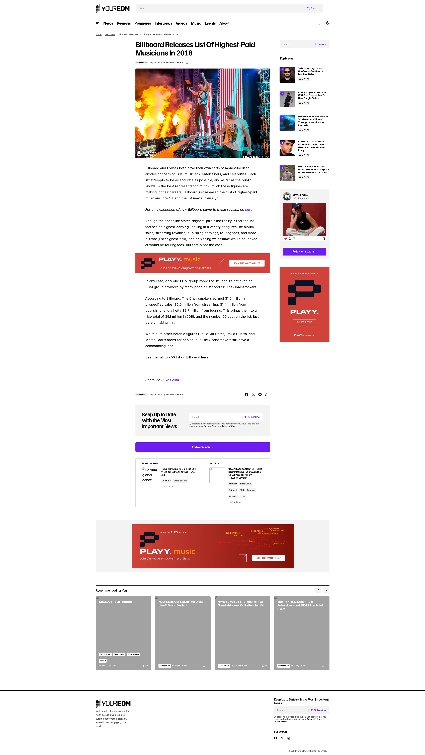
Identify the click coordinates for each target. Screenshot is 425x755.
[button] (97, 23)
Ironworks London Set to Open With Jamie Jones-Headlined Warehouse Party (312, 146)
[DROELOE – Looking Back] (123, 633)
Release (251, 490)
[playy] (202, 263)
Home (99, 34)
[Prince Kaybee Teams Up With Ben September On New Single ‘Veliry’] (287, 99)
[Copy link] (266, 394)
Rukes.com (170, 380)
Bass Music (245, 483)
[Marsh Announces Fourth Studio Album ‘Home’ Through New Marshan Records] (287, 123)
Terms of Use (228, 426)
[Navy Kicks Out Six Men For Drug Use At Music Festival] (183, 633)
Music (103, 660)
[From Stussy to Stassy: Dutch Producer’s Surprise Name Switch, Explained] (287, 173)
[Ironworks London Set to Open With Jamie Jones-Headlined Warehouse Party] (287, 148)
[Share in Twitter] (253, 394)
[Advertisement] (304, 304)
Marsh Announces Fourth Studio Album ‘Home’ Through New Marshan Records (313, 121)
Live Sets (166, 480)
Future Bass (133, 654)
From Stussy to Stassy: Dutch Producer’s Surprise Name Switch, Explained (313, 169)
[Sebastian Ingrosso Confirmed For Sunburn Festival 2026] (287, 75)
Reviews (233, 496)
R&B (242, 490)
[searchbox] (221, 8)
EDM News (110, 34)
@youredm (300, 195)
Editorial (233, 490)
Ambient (233, 483)
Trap (242, 496)
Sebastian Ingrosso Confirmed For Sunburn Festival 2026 (311, 71)
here (248, 210)
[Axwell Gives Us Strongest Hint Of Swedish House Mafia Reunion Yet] (242, 633)
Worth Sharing (180, 480)
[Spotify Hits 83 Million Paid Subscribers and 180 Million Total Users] (301, 633)
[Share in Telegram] (260, 394)
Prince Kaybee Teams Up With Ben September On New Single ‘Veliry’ (312, 95)
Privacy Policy (210, 426)
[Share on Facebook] (246, 394)
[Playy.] (213, 546)
